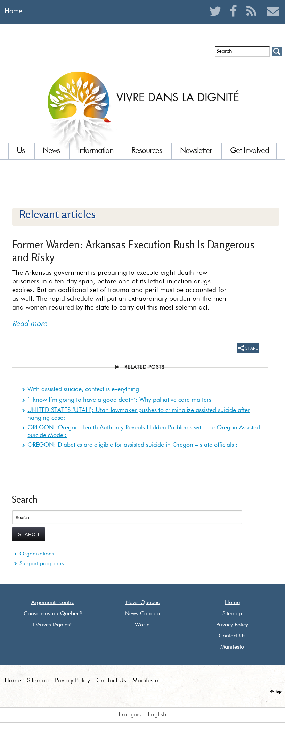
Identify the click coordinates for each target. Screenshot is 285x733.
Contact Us (232, 636)
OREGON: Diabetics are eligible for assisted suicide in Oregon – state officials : (132, 445)
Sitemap (232, 614)
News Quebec (142, 603)
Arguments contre (52, 603)
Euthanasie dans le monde (176, 54)
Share (248, 348)
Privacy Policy (232, 625)
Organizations (36, 554)
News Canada (142, 614)
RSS (253, 19)
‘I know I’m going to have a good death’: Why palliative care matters (119, 400)
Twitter (217, 19)
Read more (29, 324)
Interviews (54, 54)
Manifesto (232, 647)
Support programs (41, 564)
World (142, 625)
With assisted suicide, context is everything (83, 389)
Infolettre (24, 54)
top (279, 692)
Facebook (235, 19)
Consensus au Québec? (53, 614)
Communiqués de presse (105, 54)
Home (13, 11)
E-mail (273, 19)
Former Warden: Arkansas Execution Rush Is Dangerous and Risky (133, 250)
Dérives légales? (53, 625)
